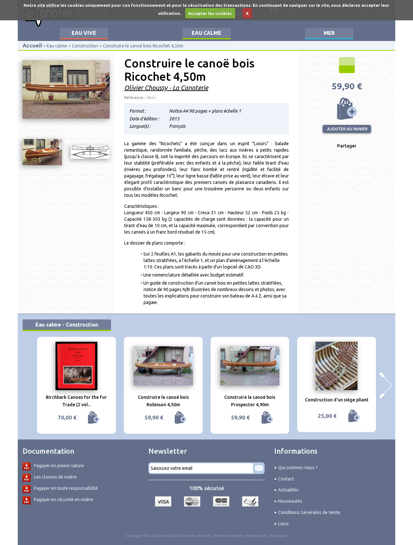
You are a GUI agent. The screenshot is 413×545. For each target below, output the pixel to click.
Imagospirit (278, 536)
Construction (85, 45)
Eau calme (206, 33)
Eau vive (84, 33)
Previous (27, 385)
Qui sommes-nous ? (297, 467)
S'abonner (259, 468)
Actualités (288, 489)
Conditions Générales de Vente (309, 512)
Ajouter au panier (347, 108)
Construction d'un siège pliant (336, 399)
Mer (329, 33)
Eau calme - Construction (66, 325)
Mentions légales (229, 536)
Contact (286, 478)
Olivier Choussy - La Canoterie (166, 87)
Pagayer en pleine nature (59, 465)
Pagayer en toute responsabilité (66, 488)
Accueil (32, 45)
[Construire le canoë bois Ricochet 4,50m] (66, 89)
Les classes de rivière (55, 476)
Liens (283, 523)
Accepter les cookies (210, 13)
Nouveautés (290, 501)
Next (385, 385)
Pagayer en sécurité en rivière (63, 499)
